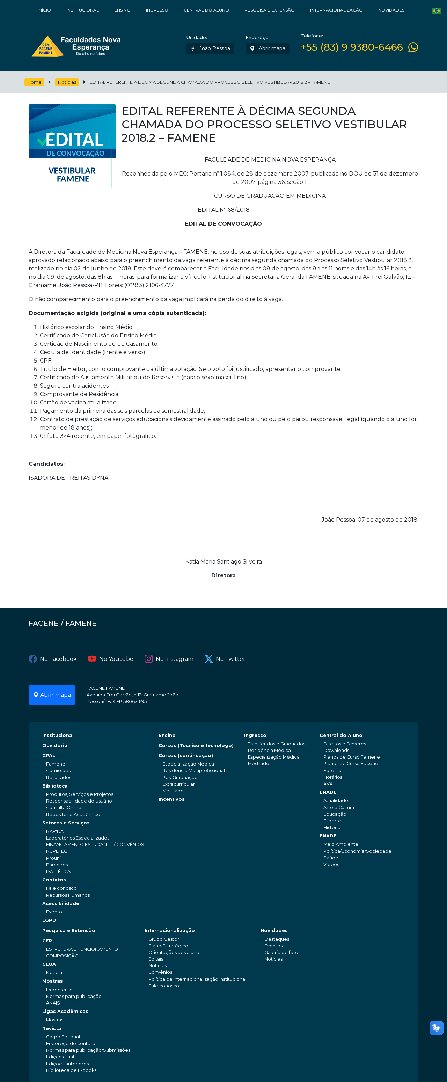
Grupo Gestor (163, 939)
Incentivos (172, 799)
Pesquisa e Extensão (269, 10)
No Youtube (116, 659)
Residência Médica (269, 750)
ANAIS (53, 1003)
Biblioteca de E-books (71, 1070)
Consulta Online (63, 807)
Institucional (82, 10)
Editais (155, 959)
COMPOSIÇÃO (62, 955)
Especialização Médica (188, 764)
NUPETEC (56, 851)
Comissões (58, 770)
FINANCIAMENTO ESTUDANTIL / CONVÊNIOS (95, 844)
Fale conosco (61, 888)
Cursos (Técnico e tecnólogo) (196, 745)
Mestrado (173, 790)
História (331, 827)
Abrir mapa (271, 48)
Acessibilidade (60, 903)
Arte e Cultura (338, 807)
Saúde (330, 857)
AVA (328, 783)
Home (34, 82)
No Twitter (231, 659)
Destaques (276, 939)
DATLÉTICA (58, 871)
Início (44, 10)
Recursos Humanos (68, 895)
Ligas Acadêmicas (65, 1011)
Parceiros (57, 864)
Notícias (67, 82)
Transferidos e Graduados (276, 743)
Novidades (391, 10)
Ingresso (157, 10)
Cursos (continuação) (186, 755)
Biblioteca (55, 786)
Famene (55, 764)
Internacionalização (336, 10)
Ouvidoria (54, 745)
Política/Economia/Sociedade (357, 851)
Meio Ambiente (340, 844)
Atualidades (336, 800)
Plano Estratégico (168, 945)
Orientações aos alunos (174, 952)
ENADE (328, 792)
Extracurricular (178, 784)
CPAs (48, 755)
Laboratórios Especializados (77, 838)
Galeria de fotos (282, 952)
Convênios (160, 972)
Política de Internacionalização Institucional (197, 979)
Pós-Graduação (180, 777)
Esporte (332, 820)
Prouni (53, 858)
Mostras (52, 981)
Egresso (332, 770)
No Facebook (58, 659)
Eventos (55, 912)
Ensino (122, 10)
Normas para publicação (74, 996)
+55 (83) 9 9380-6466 (352, 47)
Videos (331, 864)
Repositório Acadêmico (73, 814)
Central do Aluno (206, 10)
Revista (51, 1028)
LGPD (49, 920)
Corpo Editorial (63, 1036)
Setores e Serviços (66, 823)
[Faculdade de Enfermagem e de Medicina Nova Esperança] (75, 44)
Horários (332, 777)
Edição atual (60, 1056)
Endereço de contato (70, 1043)
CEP (47, 940)
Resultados (58, 777)
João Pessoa (214, 48)
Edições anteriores (67, 1063)
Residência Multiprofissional (193, 770)
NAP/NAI (55, 831)
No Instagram (174, 659)
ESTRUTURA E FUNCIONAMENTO (82, 949)
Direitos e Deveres (344, 743)
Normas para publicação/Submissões (88, 1050)
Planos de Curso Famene (351, 757)
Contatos (54, 879)
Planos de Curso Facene (350, 763)
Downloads (336, 750)
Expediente (59, 989)
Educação (334, 814)
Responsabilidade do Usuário (79, 801)
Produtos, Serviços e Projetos (79, 794)
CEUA (49, 964)
